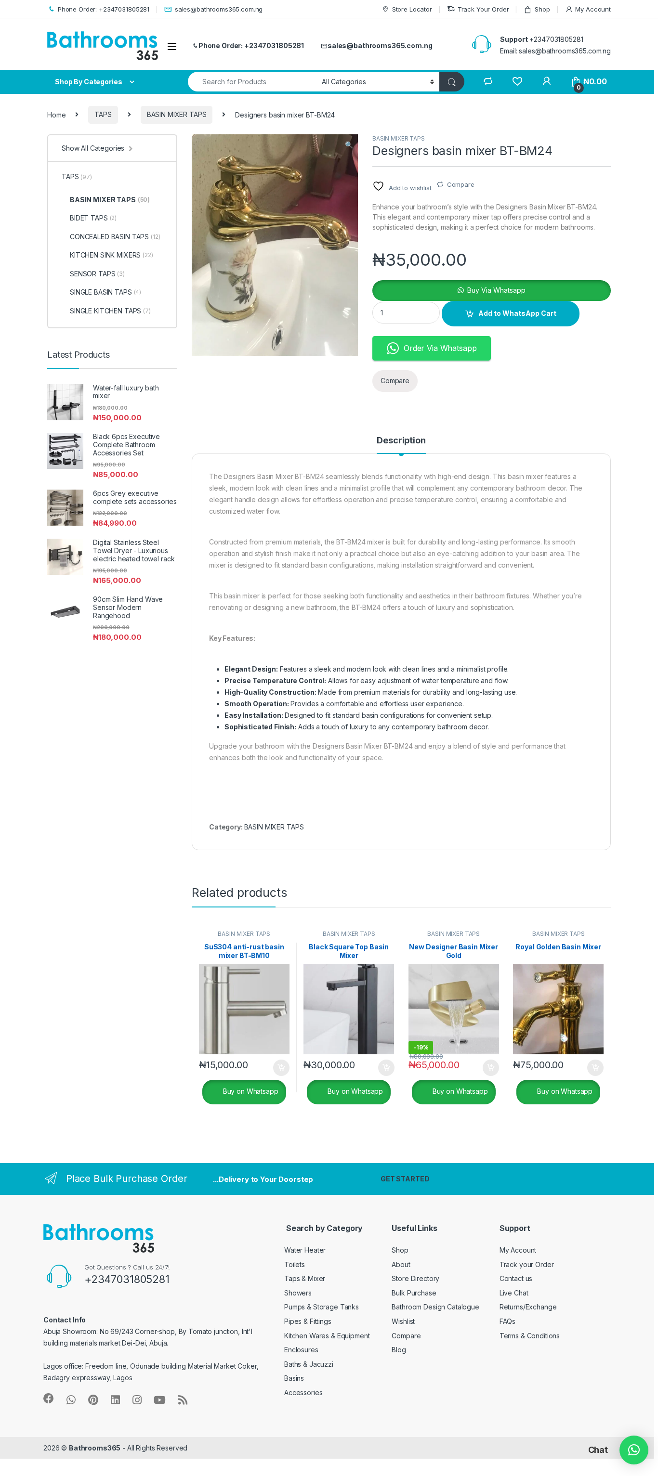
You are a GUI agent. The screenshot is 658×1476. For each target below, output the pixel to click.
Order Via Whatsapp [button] (440, 348)
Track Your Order (483, 9)
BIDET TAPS (93, 218)
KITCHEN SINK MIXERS (111, 255)
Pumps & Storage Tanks (321, 1307)
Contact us (516, 1278)
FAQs (507, 1321)
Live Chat (514, 1293)
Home (56, 114)
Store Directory (415, 1278)
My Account (593, 9)
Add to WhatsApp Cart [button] (270, 1068)
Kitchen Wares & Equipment (327, 1336)
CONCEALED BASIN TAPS (115, 237)
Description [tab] (401, 440)
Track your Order (527, 1264)
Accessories (303, 1392)
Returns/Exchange (528, 1307)
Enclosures (301, 1350)
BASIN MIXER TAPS (177, 114)
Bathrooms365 (94, 1448)
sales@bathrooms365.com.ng (219, 9)
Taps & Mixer (304, 1278)
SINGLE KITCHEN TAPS (110, 311)
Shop (542, 9)
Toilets (294, 1264)
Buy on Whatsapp (249, 1091)
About (401, 1264)
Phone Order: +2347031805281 (103, 9)
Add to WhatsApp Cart (517, 313)
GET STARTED (405, 1179)
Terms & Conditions (530, 1336)
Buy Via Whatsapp (496, 290)
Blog (399, 1350)
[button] (349, 145)
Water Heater (305, 1250)
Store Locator (412, 9)
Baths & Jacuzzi (308, 1364)
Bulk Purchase (414, 1293)
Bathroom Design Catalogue (435, 1307)
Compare (460, 184)
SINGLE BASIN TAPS (105, 292)
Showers (298, 1293)
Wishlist (403, 1321)
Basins (294, 1378)
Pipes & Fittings (307, 1321)
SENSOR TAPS (97, 274)
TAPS (102, 114)
